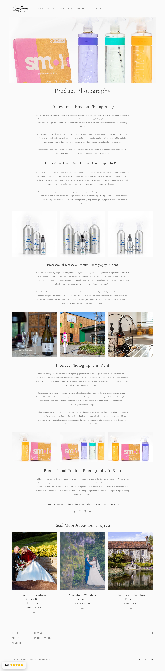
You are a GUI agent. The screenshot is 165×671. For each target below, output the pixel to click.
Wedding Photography (34, 607)
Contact (81, 9)
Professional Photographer (56, 504)
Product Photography (93, 504)
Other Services (99, 9)
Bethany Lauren (105, 196)
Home (40, 9)
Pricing (51, 9)
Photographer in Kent (75, 504)
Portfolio (66, 9)
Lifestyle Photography (110, 504)
